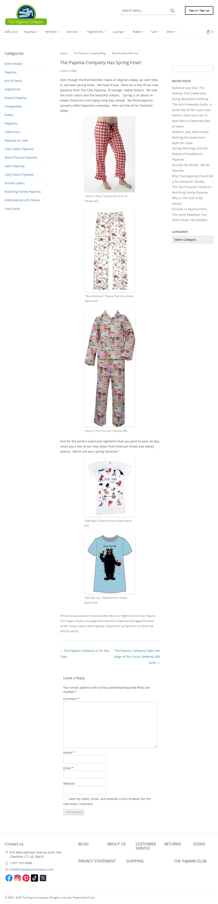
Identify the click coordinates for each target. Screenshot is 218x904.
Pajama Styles (75, 621)
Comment (71, 699)
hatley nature (77, 626)
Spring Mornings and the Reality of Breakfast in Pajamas (190, 153)
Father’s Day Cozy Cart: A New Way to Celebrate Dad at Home (191, 120)
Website (69, 783)
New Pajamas (95, 626)
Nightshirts (13, 89)
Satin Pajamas (15, 166)
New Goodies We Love (105, 616)
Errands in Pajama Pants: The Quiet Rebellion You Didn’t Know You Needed (190, 214)
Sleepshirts (112, 626)
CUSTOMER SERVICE (146, 846)
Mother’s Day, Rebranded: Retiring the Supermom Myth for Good (190, 137)
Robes (9, 115)
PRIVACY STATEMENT (97, 860)
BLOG (83, 843)
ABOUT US (116, 843)
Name (68, 752)
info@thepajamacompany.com (31, 869)
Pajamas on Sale (16, 140)
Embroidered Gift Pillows (22, 200)
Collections (12, 132)
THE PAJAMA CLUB (190, 860)
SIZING (199, 843)
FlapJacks (11, 123)
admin (74, 631)
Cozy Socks (12, 209)
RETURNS (172, 843)
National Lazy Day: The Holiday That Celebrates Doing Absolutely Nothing (190, 93)
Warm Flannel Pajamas (21, 157)
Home (63, 53)
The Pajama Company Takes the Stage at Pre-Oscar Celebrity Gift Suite (137, 657)
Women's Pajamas (116, 621)
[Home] (26, 14)
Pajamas (11, 72)
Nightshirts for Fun (133, 616)
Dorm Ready (13, 64)
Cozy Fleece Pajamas (19, 174)
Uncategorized (94, 621)
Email (68, 768)
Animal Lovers (15, 183)
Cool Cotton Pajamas (19, 149)
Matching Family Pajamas (23, 192)
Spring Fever (128, 626)
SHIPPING (135, 860)
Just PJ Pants (13, 81)
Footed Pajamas (16, 98)
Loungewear (13, 106)
